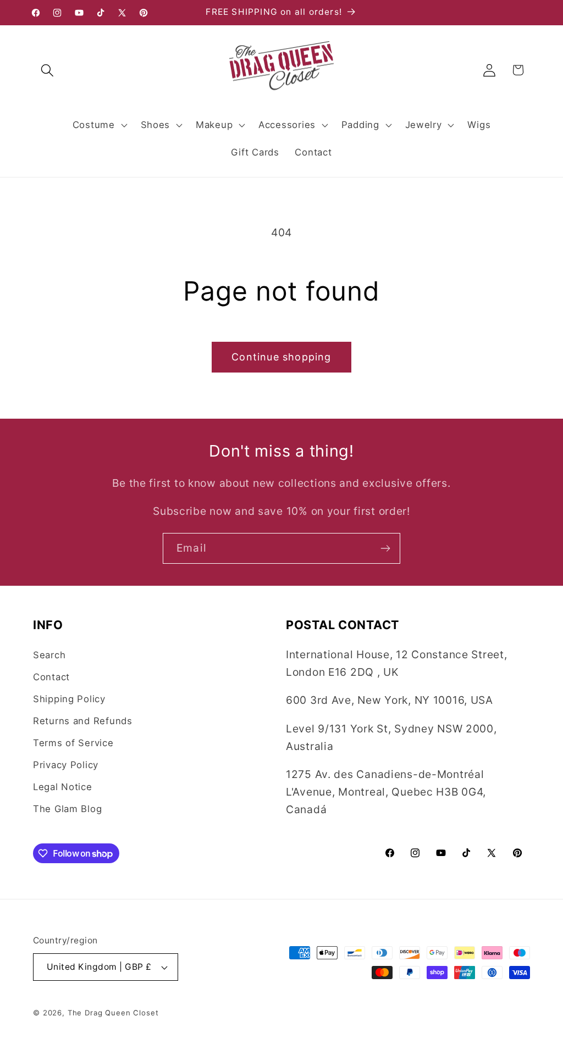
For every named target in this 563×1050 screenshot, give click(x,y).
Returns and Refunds (83, 720)
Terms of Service (73, 742)
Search (49, 654)
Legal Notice (62, 786)
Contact (51, 676)
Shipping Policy (69, 698)
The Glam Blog (67, 808)
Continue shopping (281, 357)
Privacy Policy (65, 764)
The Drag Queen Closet (113, 1012)
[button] (47, 70)
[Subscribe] (385, 548)
